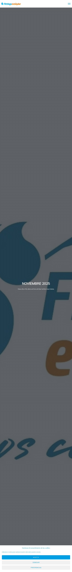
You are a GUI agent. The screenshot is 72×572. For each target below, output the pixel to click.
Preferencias (36, 567)
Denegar (36, 562)
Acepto (36, 557)
